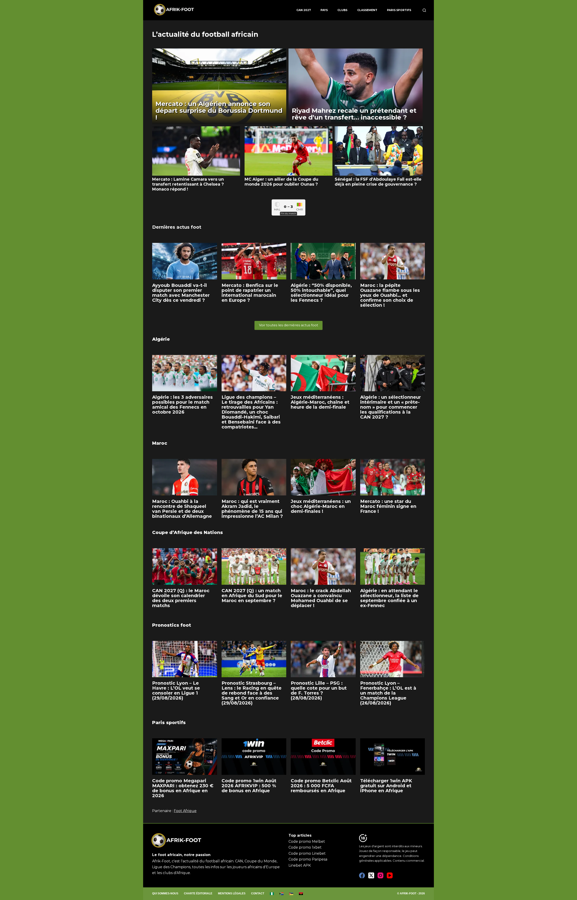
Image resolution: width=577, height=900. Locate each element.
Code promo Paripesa (307, 859)
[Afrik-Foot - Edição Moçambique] (291, 893)
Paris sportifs (399, 10)
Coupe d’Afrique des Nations (187, 532)
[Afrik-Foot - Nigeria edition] (272, 893)
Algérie (161, 339)
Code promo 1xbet (305, 847)
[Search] (424, 10)
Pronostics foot (171, 625)
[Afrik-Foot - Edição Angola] (301, 893)
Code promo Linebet (307, 853)
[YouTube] (390, 875)
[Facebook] (362, 875)
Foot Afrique (185, 811)
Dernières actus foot (176, 227)
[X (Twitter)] (371, 875)
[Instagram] (380, 875)
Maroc (159, 443)
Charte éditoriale (198, 893)
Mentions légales (231, 893)
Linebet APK (299, 865)
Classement (367, 10)
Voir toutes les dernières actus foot (288, 325)
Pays (324, 10)
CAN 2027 (303, 10)
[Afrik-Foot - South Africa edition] (281, 893)
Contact (257, 893)
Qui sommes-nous (165, 893)
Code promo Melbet (306, 841)
